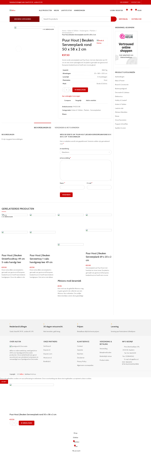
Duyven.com (136, 19)
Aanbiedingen (119, 77)
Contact (80, 346)
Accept (4, 381)
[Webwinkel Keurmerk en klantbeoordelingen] (126, 48)
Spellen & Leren (120, 128)
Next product (107, 33)
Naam (62, 183)
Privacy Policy (81, 361)
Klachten (80, 354)
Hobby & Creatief (121, 100)
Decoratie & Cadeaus (122, 92)
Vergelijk (78, 100)
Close (5, 215)
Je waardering (64, 149)
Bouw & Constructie (121, 85)
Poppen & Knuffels (121, 124)
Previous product (102, 33)
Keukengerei (84, 31)
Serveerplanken (67, 33)
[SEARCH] (114, 19)
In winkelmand (80, 90)
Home (64, 31)
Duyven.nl (46, 350)
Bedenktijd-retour (106, 356)
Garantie (80, 350)
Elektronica (118, 96)
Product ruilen (104, 360)
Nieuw (117, 116)
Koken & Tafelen (73, 31)
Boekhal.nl (46, 361)
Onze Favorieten (120, 120)
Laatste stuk (119, 108)
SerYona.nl (123, 19)
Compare (67, 100)
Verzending (103, 349)
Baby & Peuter (119, 81)
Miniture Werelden (121, 112)
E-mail (89, 183)
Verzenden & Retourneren (67, 128)
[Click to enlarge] (18, 49)
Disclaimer (80, 358)
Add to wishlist (91, 100)
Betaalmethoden (105, 352)
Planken (92, 31)
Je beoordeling (65, 158)
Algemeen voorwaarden (85, 365)
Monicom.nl (47, 358)
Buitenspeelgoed (121, 89)
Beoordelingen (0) (42, 128)
